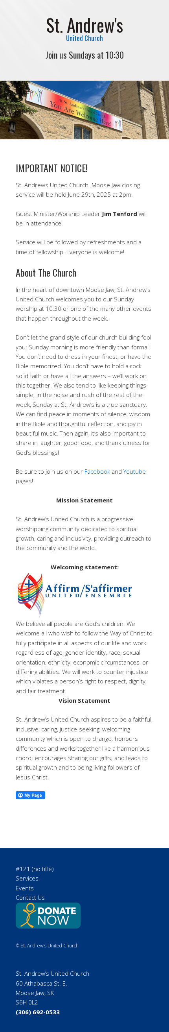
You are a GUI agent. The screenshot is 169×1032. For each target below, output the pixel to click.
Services (27, 878)
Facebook (97, 471)
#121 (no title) (35, 869)
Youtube (134, 471)
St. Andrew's (84, 24)
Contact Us (30, 897)
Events (25, 888)
